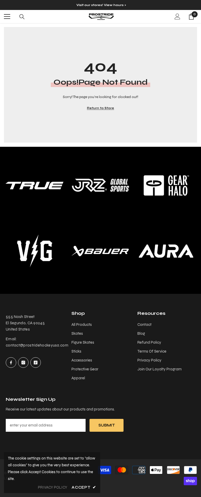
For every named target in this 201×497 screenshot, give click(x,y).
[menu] (7, 16)
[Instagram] (23, 362)
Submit (106, 425)
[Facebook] (11, 362)
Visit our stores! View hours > (101, 5)
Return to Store (100, 108)
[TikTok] (35, 362)
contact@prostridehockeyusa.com (37, 345)
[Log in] (177, 16)
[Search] (22, 17)
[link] (100, 185)
